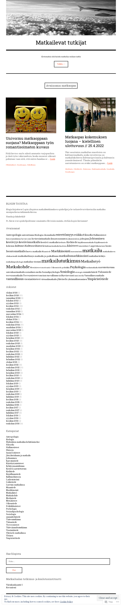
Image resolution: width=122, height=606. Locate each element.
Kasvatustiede (12, 461)
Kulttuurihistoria (35, 246)
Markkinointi (60, 251)
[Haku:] (58, 561)
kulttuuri (20, 246)
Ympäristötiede (97, 279)
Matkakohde (18, 267)
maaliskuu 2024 (13, 327)
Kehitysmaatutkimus (15, 466)
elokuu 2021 (11, 362)
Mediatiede (11, 498)
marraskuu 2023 (13, 330)
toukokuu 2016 (12, 423)
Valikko (60, 64)
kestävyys (12, 242)
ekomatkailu (49, 235)
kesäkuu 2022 (12, 351)
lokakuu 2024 (12, 317)
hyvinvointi (26, 239)
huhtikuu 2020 (12, 381)
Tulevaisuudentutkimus (16, 527)
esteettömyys (64, 234)
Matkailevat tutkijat (61, 42)
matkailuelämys (26, 256)
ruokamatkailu (92, 268)
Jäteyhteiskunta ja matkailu (18, 455)
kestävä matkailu (49, 242)
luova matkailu (33, 251)
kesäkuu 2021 (12, 365)
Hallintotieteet (99, 235)
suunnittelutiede (90, 272)
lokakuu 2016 (12, 415)
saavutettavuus (106, 267)
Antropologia (13, 235)
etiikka (78, 234)
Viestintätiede (12, 530)
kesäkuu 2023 (12, 341)
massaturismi (76, 252)
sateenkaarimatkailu (15, 272)
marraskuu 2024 (13, 314)
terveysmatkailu (14, 275)
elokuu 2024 (11, 319)
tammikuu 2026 (13, 298)
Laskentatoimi (12, 479)
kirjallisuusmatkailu (86, 242)
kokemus (87, 169)
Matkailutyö (11, 165)
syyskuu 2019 (12, 386)
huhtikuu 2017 (12, 413)
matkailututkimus (61, 261)
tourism (42, 275)
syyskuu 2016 (12, 418)
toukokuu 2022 (13, 354)
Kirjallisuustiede (101, 242)
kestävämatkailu (29, 242)
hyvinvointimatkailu (41, 239)
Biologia (39, 235)
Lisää (52, 159)
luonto (108, 246)
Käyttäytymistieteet (15, 463)
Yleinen (9, 536)
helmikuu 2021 (12, 370)
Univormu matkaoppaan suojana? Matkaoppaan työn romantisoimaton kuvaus (30, 142)
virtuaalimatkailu (49, 279)
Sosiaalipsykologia (51, 272)
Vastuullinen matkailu (94, 275)
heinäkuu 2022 (13, 349)
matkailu (111, 169)
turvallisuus (52, 275)
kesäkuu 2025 (12, 306)
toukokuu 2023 (13, 343)
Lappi (92, 246)
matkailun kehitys (97, 256)
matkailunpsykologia (14, 262)
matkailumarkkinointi (74, 256)
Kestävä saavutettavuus (16, 469)
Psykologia (78, 267)
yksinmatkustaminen (77, 279)
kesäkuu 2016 (12, 421)
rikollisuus (32, 165)
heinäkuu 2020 (13, 373)
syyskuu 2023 (12, 335)
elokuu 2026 (12, 293)
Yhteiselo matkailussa (16, 533)
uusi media (79, 276)
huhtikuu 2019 (12, 397)
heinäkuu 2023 (13, 338)
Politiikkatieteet (13, 506)
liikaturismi (100, 246)
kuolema (63, 246)
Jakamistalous (73, 239)
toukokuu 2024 (13, 325)
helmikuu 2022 (13, 359)
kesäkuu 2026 (12, 295)
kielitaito (69, 169)
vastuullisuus (15, 279)
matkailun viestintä (32, 262)
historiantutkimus (13, 239)
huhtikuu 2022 (12, 357)
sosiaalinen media (33, 272)
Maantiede (46, 252)
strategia (78, 272)
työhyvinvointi (66, 275)
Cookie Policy (66, 602)
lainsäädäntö (84, 246)
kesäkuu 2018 (12, 399)
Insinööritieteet (13, 453)
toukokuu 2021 (12, 367)
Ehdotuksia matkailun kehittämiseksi (22, 442)
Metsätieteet (35, 268)
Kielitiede (78, 169)
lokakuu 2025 (12, 301)
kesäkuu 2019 (12, 391)
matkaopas (22, 165)
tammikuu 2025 (13, 311)
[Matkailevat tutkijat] (61, 17)
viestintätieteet (32, 279)
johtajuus (84, 238)
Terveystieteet (30, 275)
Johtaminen (97, 238)
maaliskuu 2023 (13, 346)
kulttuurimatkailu (99, 169)
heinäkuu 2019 (12, 389)
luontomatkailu (16, 251)
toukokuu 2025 (13, 309)
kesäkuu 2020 (12, 375)
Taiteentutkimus (13, 519)
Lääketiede (11, 482)
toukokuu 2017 (12, 410)
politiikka (66, 268)
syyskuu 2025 (12, 303)
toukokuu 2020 (13, 378)
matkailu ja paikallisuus (46, 256)
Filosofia (88, 235)
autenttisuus (28, 235)
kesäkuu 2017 (12, 407)
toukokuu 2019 (12, 394)
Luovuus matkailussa (15, 485)
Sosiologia (67, 272)
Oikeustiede (56, 268)
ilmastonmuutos (59, 238)
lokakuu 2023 (12, 333)
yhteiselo (62, 279)
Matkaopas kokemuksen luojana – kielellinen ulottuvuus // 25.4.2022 (86, 141)
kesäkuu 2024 (12, 322)
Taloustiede (104, 272)
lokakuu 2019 (12, 383)
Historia (10, 450)
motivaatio (46, 268)
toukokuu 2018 (12, 402)
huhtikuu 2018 (12, 405)
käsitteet (72, 245)
